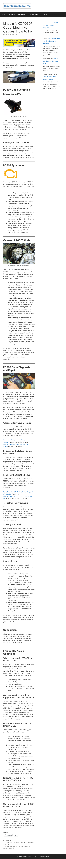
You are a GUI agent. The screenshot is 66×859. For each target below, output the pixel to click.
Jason (45, 23)
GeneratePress (44, 856)
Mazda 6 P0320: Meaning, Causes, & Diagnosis (51, 25)
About (43, 14)
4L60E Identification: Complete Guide (50, 61)
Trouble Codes (34, 14)
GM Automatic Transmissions (16, 14)
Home (3, 14)
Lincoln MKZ (8, 840)
